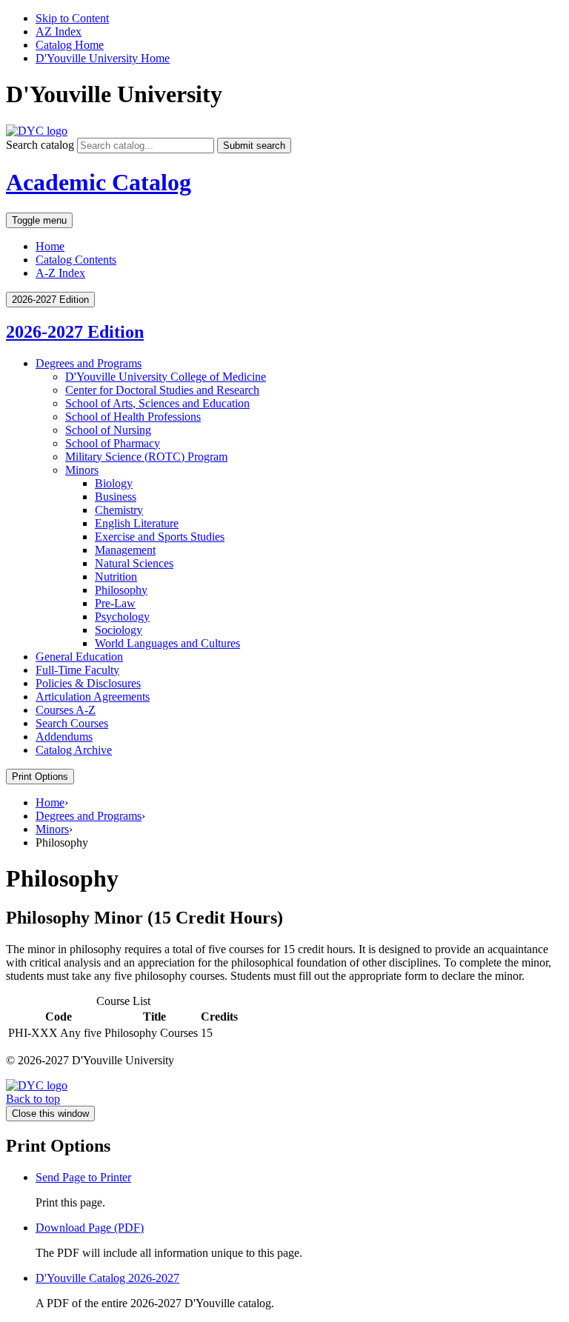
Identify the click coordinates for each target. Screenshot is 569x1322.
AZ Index (58, 31)
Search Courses (72, 723)
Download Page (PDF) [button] (90, 1227)
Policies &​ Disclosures (88, 683)
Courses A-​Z (66, 710)
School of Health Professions (133, 416)
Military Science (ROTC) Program (146, 456)
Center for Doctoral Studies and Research (162, 390)
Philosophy (121, 590)
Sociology (118, 630)
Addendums (64, 736)
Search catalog (40, 144)
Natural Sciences (134, 563)
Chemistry (119, 510)
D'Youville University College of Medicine (165, 376)
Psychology (122, 616)
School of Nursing (108, 430)
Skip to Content (72, 18)
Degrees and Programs (89, 363)
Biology (114, 483)
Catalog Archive (74, 750)
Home (50, 246)
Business (115, 496)
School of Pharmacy (112, 443)
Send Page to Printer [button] (83, 1177)
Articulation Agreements (93, 696)
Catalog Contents (76, 259)
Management (125, 550)
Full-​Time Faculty (77, 670)
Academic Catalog (98, 182)
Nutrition (116, 576)
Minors (82, 470)
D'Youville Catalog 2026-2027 (107, 1278)
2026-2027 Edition (75, 331)
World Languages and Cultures (167, 643)
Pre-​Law (115, 603)
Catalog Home (70, 45)
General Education (79, 656)
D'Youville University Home (103, 58)
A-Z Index (60, 273)
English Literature (137, 523)
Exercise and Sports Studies (159, 536)
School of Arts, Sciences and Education (157, 403)
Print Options (40, 776)
